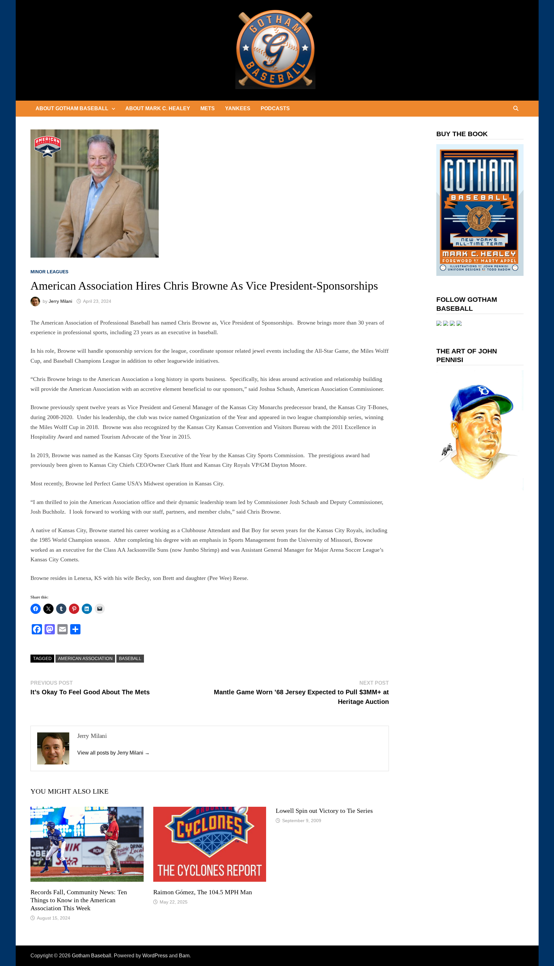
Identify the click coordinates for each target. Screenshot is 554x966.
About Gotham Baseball (72, 108)
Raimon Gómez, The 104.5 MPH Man (202, 892)
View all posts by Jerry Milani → (113, 752)
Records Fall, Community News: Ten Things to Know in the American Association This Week (78, 900)
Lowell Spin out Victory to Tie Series (324, 810)
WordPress (155, 955)
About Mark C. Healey (157, 108)
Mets (207, 108)
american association (85, 658)
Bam (184, 955)
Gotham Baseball (91, 955)
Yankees (237, 108)
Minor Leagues (49, 271)
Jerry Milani (60, 301)
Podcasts (275, 108)
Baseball (130, 658)
